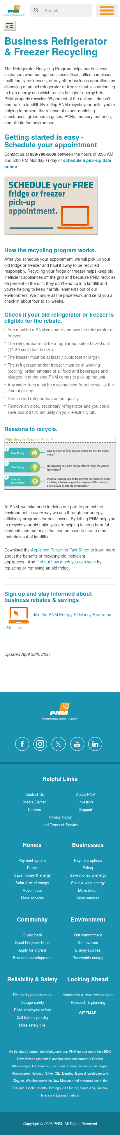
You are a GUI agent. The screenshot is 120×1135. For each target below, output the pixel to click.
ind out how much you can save (67, 561)
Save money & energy (32, 875)
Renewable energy (88, 957)
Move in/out (32, 890)
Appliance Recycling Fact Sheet (60, 550)
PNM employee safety (32, 1010)
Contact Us (34, 794)
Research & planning (88, 1002)
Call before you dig (32, 1017)
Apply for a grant (32, 950)
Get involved (87, 942)
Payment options (32, 860)
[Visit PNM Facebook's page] (23, 743)
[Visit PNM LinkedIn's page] (96, 743)
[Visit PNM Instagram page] (41, 743)
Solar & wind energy (32, 882)
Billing (32, 867)
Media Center (34, 802)
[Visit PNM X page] (60, 743)
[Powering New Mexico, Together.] (14, 9)
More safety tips (32, 1025)
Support (85, 809)
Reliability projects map (32, 994)
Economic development (32, 957)
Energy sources (87, 950)
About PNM (86, 794)
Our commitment (88, 935)
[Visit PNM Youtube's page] (78, 743)
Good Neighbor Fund (32, 942)
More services (32, 898)
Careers (34, 809)
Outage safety (32, 1002)
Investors (85, 802)
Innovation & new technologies (88, 994)
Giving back (32, 935)
